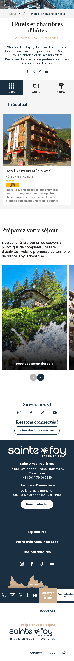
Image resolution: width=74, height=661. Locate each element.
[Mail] (12, 595)
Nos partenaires (37, 552)
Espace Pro (37, 531)
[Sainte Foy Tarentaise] (30, 632)
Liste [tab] (11, 92)
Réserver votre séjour (47, 595)
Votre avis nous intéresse (37, 542)
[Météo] (28, 595)
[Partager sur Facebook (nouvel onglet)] (27, 72)
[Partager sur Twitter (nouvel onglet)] (33, 72)
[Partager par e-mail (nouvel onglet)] (46, 72)
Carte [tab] (36, 92)
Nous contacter (37, 504)
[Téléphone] (4, 595)
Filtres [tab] (61, 92)
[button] (64, 652)
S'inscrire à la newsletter (37, 430)
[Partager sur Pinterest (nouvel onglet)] (40, 72)
